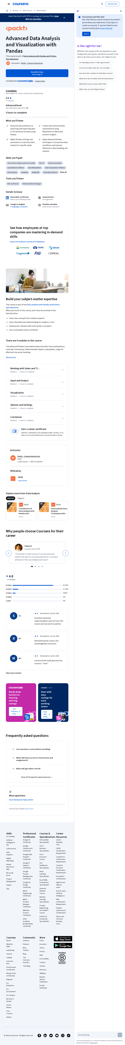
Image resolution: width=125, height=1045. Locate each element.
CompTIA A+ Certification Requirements (61, 859)
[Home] (7, 10)
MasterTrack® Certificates (11, 974)
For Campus (10, 995)
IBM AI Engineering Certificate (27, 893)
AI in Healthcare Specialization (45, 865)
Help (41, 955)
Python (8, 885)
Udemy (8, 1017)
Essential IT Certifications (61, 877)
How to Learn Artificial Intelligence (61, 893)
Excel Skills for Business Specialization (45, 882)
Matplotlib (35, 172)
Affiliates (43, 973)
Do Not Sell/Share (43, 986)
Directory (43, 970)
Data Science (27, 10)
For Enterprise (10, 984)
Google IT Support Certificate (27, 865)
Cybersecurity (11, 848)
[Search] (102, 4)
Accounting (10, 836)
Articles (42, 966)
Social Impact (8, 1006)
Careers (9, 954)
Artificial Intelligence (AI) (10, 842)
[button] (63, 172)
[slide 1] (32, 566)
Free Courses (9, 1012)
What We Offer (9, 945)
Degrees (9, 979)
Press (42, 940)
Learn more (40, 81)
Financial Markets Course (43, 891)
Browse (15, 10)
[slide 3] (38, 566)
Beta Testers (26, 949)
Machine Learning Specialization (45, 899)
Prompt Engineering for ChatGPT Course (44, 909)
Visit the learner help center (21, 799)
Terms (42, 948)
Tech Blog (26, 966)
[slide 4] (42, 566)
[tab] (10, 498)
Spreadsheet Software (15, 168)
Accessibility (44, 959)
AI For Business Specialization (45, 848)
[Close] (64, 17)
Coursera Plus (9, 962)
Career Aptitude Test (59, 842)
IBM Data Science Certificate (27, 913)
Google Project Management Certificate (27, 875)
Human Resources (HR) (10, 867)
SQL (7, 889)
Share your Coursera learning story (60, 920)
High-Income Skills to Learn (60, 885)
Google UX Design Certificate (27, 885)
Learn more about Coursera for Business (27, 241)
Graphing (24, 172)
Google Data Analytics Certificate (27, 857)
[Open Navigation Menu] (9, 4)
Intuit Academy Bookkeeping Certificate (28, 922)
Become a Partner (10, 1000)
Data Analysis (41, 10)
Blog (24, 954)
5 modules (11, 91)
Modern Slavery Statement (43, 979)
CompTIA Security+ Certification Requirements (61, 869)
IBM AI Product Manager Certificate (27, 903)
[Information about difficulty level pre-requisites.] (27, 108)
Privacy (42, 951)
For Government (11, 990)
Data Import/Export (50, 172)
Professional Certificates (11, 968)
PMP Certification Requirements (61, 902)
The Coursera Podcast (26, 960)
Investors (43, 944)
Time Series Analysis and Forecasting (21, 163)
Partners (26, 944)
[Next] (65, 553)
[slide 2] (35, 566)
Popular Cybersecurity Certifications (61, 910)
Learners (26, 940)
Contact (42, 962)
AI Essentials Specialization (45, 841)
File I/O (41, 163)
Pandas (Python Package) (32, 184)
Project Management (11, 880)
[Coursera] (20, 4)
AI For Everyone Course (43, 857)
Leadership (10, 950)
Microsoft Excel (12, 184)
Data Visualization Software (55, 168)
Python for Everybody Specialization (45, 919)
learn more (29, 809)
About (8, 940)
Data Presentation (55, 163)
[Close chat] (121, 11)
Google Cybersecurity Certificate (28, 848)
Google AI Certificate (27, 841)
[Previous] (9, 553)
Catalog (9, 957)
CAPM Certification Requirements (61, 851)
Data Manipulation (34, 168)
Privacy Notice (106, 28)
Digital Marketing (10, 859)
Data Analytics (9, 853)
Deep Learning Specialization (45, 874)
